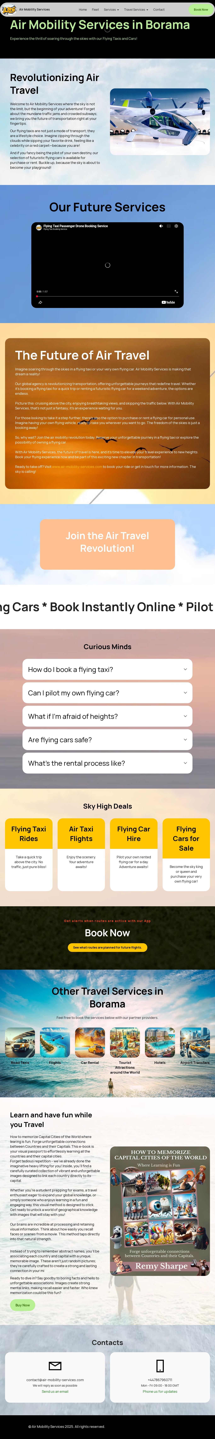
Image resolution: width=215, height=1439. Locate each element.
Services (110, 10)
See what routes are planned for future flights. (107, 947)
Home (83, 10)
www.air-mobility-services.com (77, 466)
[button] (107, 669)
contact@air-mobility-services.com (55, 1379)
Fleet (95, 10)
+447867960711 (160, 1379)
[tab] (107, 669)
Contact (159, 10)
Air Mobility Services (34, 9)
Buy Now (22, 1305)
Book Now (201, 10)
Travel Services (134, 10)
